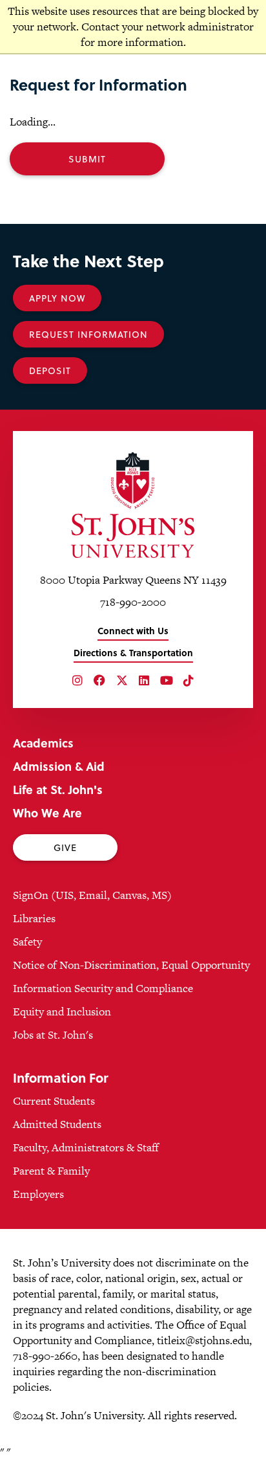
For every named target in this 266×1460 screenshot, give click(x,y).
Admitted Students (57, 1124)
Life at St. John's (58, 789)
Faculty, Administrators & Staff (86, 1147)
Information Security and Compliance (103, 988)
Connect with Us (133, 630)
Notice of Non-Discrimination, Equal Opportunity (131, 965)
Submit (87, 159)
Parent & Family (51, 1170)
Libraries (34, 918)
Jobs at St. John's (53, 1035)
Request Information (88, 334)
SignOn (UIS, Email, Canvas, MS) (92, 895)
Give (65, 847)
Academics (43, 742)
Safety (27, 941)
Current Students (54, 1101)
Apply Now (57, 298)
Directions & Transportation (133, 652)
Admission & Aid (59, 766)
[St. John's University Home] (133, 504)
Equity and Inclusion (62, 1011)
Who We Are (47, 812)
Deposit (50, 370)
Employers (38, 1194)
